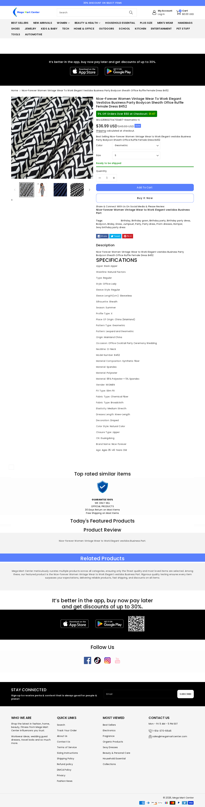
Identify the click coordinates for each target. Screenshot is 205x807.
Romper (178, 224)
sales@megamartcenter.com (169, 736)
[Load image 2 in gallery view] (41, 190)
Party (138, 224)
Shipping (101, 130)
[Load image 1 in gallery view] (27, 190)
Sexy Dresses (110, 747)
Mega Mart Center (183, 797)
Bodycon (101, 224)
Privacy (61, 775)
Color (99, 145)
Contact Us (63, 741)
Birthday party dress (178, 220)
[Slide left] (14, 189)
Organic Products (113, 741)
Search (61, 724)
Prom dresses (164, 224)
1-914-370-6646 (161, 730)
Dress (119, 224)
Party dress (148, 224)
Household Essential (114, 758)
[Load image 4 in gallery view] (77, 190)
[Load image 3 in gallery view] (60, 190)
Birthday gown (140, 220)
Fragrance (109, 736)
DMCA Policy (64, 769)
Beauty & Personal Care (116, 753)
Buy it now (145, 198)
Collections (109, 764)
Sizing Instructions (67, 753)
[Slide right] (89, 189)
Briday (111, 224)
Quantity (101, 171)
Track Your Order (67, 730)
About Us (62, 736)
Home (14, 90)
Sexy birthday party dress (111, 227)
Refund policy (65, 764)
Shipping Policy (65, 758)
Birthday (125, 220)
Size (98, 155)
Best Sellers (109, 724)
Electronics (109, 730)
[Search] (130, 13)
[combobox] (97, 13)
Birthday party (157, 220)
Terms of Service (67, 747)
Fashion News (65, 781)
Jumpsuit (128, 224)
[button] (185, 12)
